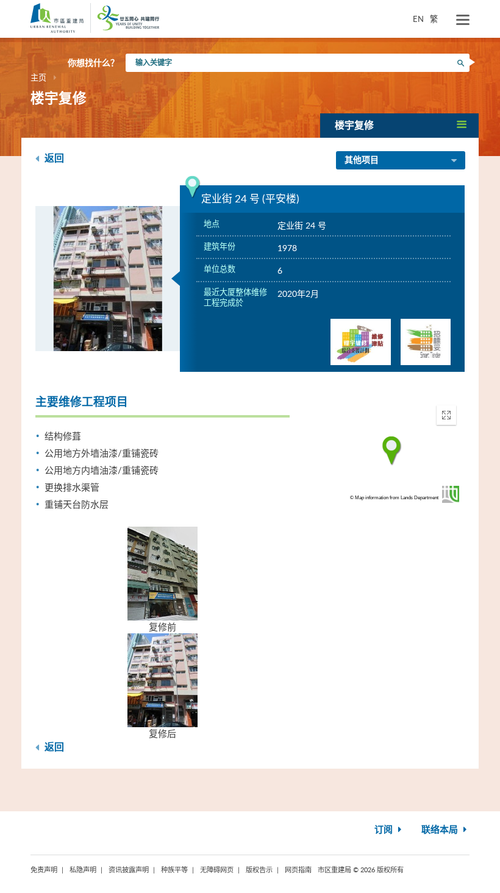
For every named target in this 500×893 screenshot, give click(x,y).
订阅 (384, 829)
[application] (392, 451)
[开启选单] (463, 20)
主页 (38, 77)
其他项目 (362, 160)
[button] (399, 125)
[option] (107, 278)
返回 (53, 158)
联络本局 (440, 829)
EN (418, 18)
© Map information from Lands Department (394, 497)
